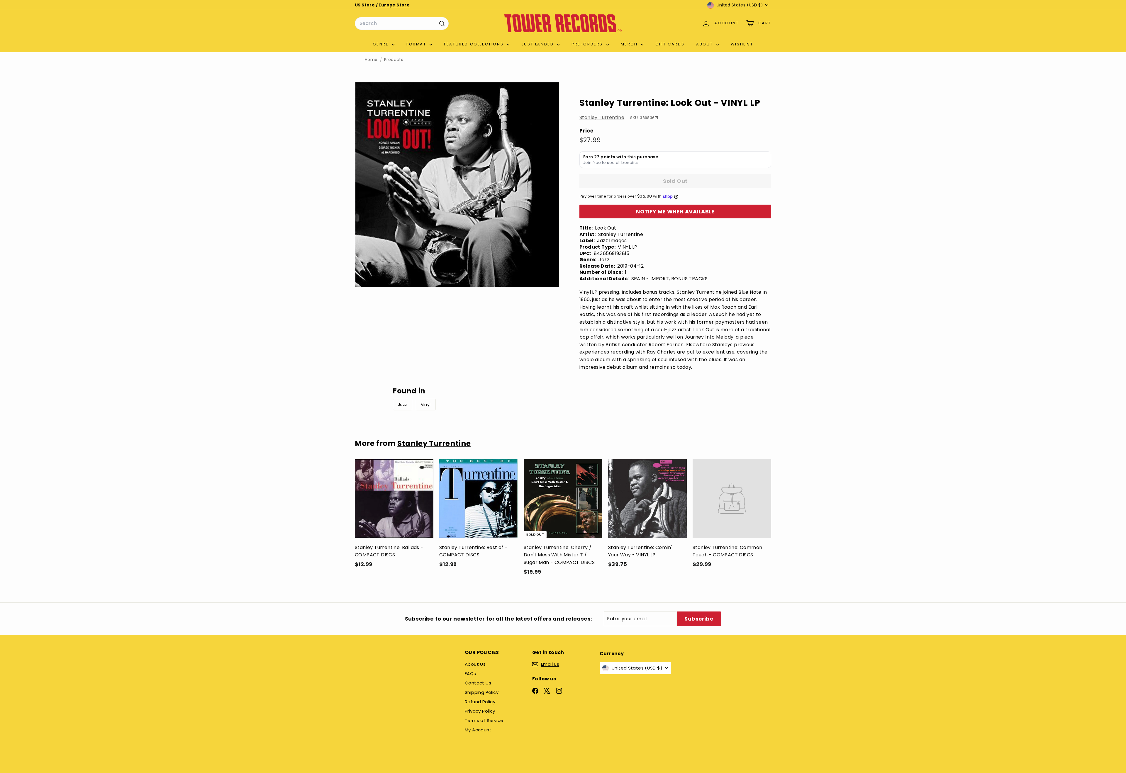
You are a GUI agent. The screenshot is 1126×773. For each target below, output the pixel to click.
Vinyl (426, 404)
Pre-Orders (588, 44)
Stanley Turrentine (601, 117)
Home (371, 59)
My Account (478, 730)
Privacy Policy (480, 711)
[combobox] (402, 23)
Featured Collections (474, 44)
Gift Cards (669, 44)
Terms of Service (484, 720)
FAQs (470, 673)
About (705, 44)
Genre (381, 44)
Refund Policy (480, 702)
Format (417, 44)
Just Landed (538, 44)
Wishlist (742, 44)
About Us (475, 664)
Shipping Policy (481, 692)
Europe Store (394, 5)
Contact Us (478, 683)
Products (393, 59)
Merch (630, 44)
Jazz (402, 404)
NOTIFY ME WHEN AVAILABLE (675, 211)
